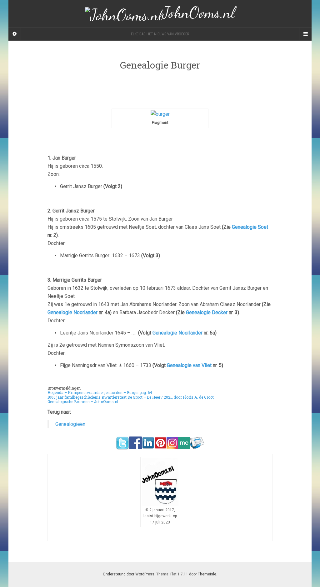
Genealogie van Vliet (189, 365)
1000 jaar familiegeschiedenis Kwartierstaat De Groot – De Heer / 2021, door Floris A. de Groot (131, 397)
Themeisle (207, 574)
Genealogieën (70, 424)
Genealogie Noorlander (73, 312)
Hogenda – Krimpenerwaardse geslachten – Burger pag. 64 (100, 392)
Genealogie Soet (250, 227)
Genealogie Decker (207, 312)
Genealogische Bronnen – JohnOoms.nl (83, 401)
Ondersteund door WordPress (128, 574)
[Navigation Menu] (305, 34)
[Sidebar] (14, 34)
